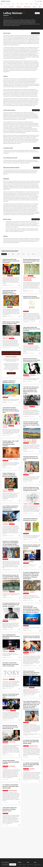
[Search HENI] (35, 1)
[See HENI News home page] (17, 1)
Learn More (11, 373)
